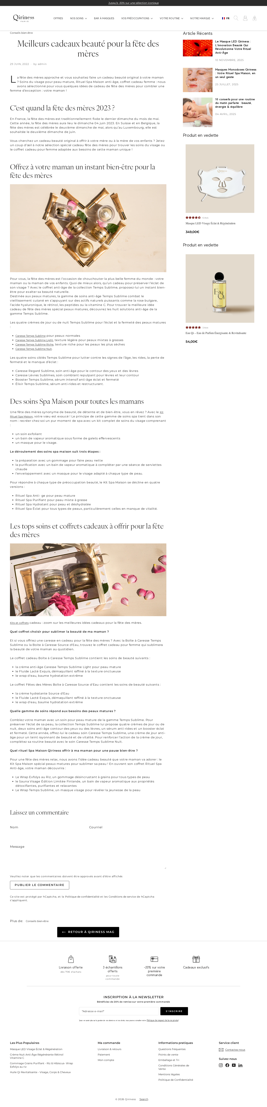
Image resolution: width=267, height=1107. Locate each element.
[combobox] (225, 18)
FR (227, 18)
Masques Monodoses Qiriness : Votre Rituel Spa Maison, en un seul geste (235, 73)
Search (143, 1099)
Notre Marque (200, 18)
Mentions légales (169, 1074)
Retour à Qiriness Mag (90, 932)
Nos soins (77, 18)
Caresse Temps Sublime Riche (34, 344)
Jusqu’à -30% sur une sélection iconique (133, 3)
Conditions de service (122, 896)
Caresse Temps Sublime (30, 335)
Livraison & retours (109, 1049)
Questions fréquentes (172, 1049)
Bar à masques (104, 18)
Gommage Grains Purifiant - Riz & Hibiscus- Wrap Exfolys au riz (41, 1065)
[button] (194, 217)
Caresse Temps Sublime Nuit (33, 349)
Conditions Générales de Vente (173, 1067)
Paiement (104, 1054)
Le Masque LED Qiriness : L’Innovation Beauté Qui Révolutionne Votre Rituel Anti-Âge (233, 47)
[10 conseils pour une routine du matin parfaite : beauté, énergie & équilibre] (198, 112)
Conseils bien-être (21, 32)
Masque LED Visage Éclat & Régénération (36, 1049)
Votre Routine (170, 18)
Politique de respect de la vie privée (162, 1020)
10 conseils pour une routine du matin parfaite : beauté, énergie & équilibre (235, 103)
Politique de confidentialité (82, 896)
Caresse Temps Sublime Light (34, 340)
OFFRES (58, 18)
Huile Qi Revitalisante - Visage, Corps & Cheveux (40, 1072)
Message (17, 846)
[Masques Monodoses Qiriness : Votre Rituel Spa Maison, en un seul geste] (198, 80)
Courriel (96, 827)
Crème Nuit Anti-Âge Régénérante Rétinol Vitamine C (36, 1056)
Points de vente (168, 1054)
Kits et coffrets (19, 622)
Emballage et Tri (168, 1060)
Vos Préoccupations (135, 18)
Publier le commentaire (39, 885)
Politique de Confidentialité (175, 1079)
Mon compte (106, 1060)
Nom (14, 827)
